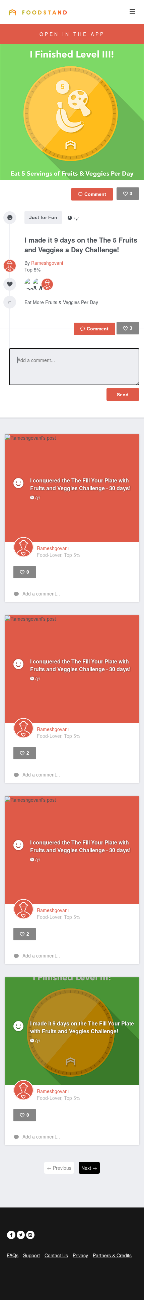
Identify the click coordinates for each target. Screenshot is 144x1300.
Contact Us (56, 1255)
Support (31, 1255)
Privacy (80, 1255)
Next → (89, 1167)
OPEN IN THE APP (72, 34)
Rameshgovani (47, 262)
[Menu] (132, 12)
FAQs (12, 1255)
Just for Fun (43, 217)
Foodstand (38, 12)
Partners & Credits (112, 1255)
